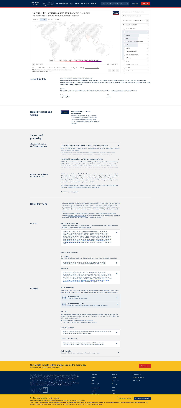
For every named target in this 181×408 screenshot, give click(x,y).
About (93, 3)
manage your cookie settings (94, 404)
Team (113, 387)
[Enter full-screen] (117, 70)
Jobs (113, 390)
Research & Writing (138, 377)
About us (114, 377)
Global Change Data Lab (57, 375)
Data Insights (95, 384)
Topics (93, 377)
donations (55, 400)
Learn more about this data (92, 68)
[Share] (113, 70)
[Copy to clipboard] (115, 232)
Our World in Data (35, 4)
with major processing (118, 90)
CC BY (50, 71)
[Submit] (127, 4)
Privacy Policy (81, 404)
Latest (77, 3)
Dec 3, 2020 (39, 64)
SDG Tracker (95, 394)
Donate (145, 3)
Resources (84, 3)
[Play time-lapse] (33, 64)
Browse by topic (63, 3)
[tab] (36, 19)
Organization (116, 380)
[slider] (107, 64)
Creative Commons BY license (77, 215)
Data (71, 3)
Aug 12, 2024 (114, 64)
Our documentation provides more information (83, 316)
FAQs (59, 385)
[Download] (109, 70)
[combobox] (115, 3)
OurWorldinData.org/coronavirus (40, 71)
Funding (114, 384)
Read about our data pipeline (69, 192)
